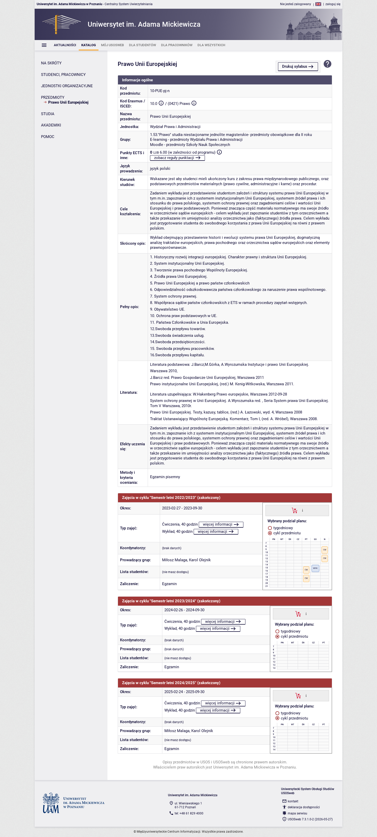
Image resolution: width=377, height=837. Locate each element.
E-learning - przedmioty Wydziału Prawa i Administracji (196, 139)
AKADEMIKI (51, 125)
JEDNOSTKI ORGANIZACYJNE (67, 86)
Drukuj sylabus (294, 66)
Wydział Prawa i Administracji (175, 126)
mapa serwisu (297, 813)
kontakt (293, 801)
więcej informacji (217, 524)
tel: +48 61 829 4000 (189, 813)
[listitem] (65, 45)
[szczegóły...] (302, 510)
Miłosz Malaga (174, 560)
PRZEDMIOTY (52, 97)
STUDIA (47, 114)
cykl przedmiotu (286, 533)
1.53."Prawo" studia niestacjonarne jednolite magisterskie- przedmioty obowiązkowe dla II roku (231, 134)
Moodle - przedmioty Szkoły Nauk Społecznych (190, 144)
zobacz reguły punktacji (174, 157)
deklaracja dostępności (304, 807)
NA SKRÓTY (51, 63)
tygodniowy (282, 528)
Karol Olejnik (200, 560)
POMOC (47, 136)
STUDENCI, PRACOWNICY (63, 74)
